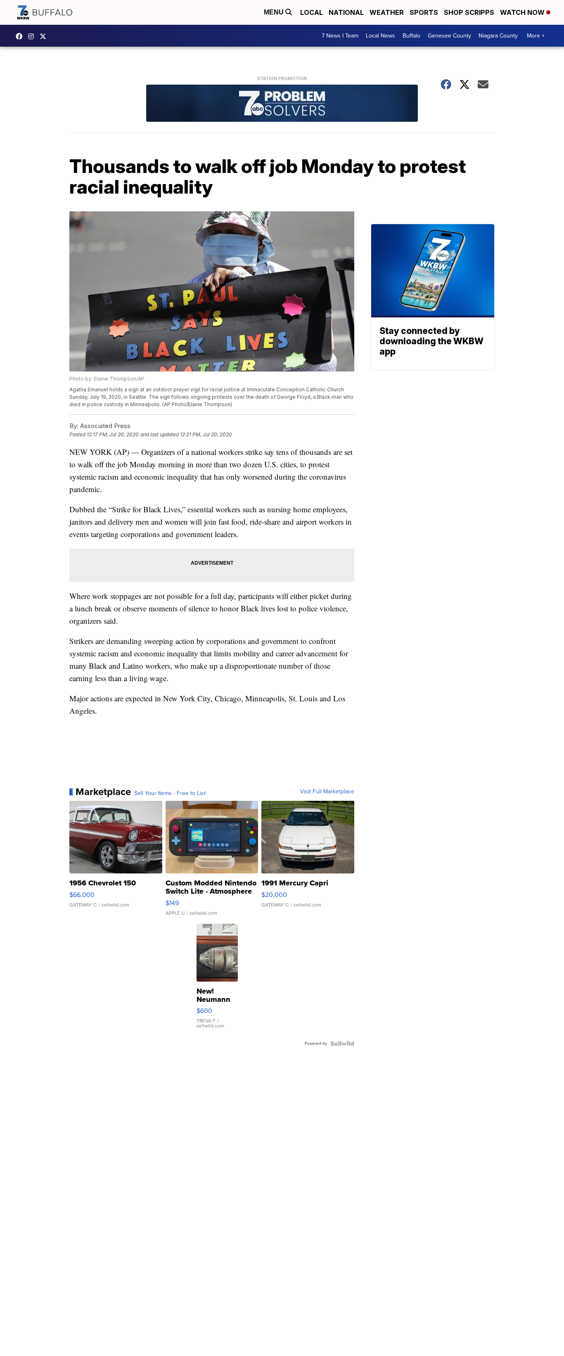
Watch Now (523, 12)
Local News (380, 35)
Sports (424, 12)
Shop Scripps (469, 12)
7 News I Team (340, 35)
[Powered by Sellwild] (342, 1043)
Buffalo (411, 35)
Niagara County (498, 35)
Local (311, 12)
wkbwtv (21, 36)
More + (536, 35)
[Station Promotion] (282, 104)
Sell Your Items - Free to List (170, 793)
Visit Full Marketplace (327, 792)
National (346, 12)
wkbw (33, 36)
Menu (274, 12)
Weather (387, 12)
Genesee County (449, 35)
